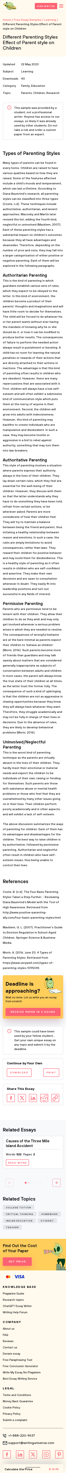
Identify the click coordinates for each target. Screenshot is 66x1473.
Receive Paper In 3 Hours (33, 1012)
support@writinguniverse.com (31, 1443)
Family (25, 86)
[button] (26, 1183)
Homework (49, 1214)
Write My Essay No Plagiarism (22, 1372)
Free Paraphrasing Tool (17, 1360)
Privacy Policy (12, 1414)
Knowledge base (19, 1287)
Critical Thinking (19, 1214)
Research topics (13, 1300)
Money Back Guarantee (18, 1401)
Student (47, 1221)
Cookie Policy (11, 1407)
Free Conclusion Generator (20, 1366)
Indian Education (19, 1221)
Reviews (8, 1341)
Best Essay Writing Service (20, 1379)
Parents (26, 93)
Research (52, 93)
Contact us (10, 1347)
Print (51, 1072)
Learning (27, 71)
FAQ (5, 1335)
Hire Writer (46, 6)
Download (19, 1072)
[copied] (55, 1098)
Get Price (17, 1261)
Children (39, 93)
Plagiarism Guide (13, 1293)
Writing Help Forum (15, 1312)
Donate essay (11, 1354)
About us (8, 1329)
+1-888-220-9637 (21, 1436)
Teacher (12, 1227)
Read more (17, 1163)
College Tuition (18, 1207)
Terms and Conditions (17, 1395)
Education (38, 86)
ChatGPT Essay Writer (17, 1306)
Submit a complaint (15, 1420)
